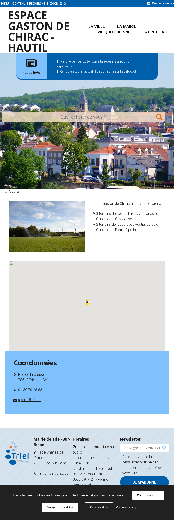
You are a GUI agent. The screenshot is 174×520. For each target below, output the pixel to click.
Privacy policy (126, 507)
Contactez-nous (163, 3)
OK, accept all (148, 495)
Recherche (37, 3)
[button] (96, 26)
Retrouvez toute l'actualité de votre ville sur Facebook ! (98, 71)
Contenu (18, 3)
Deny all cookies (60, 507)
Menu (5, 3)
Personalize (99, 507)
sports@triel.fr (29, 400)
